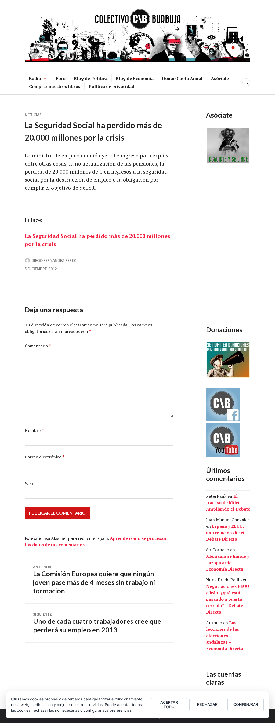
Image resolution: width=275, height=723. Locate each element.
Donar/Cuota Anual (182, 78)
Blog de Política (90, 78)
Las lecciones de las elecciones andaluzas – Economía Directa (224, 635)
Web (29, 483)
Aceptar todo (169, 704)
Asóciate (220, 78)
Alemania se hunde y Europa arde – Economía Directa (227, 562)
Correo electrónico (44, 457)
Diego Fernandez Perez (53, 260)
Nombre (34, 430)
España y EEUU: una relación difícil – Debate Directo (227, 532)
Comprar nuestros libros (54, 86)
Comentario (38, 346)
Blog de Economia (135, 78)
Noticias (33, 115)
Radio (35, 78)
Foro (61, 78)
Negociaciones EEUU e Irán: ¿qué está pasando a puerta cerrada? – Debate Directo (227, 599)
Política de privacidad (111, 86)
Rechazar (207, 704)
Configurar (245, 704)
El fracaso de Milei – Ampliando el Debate (228, 502)
